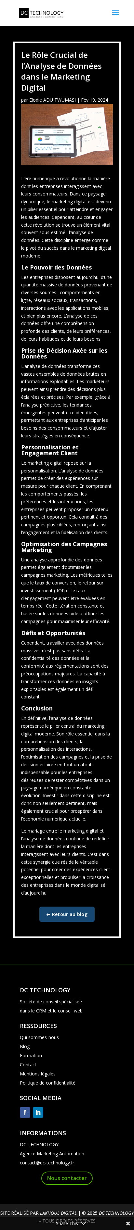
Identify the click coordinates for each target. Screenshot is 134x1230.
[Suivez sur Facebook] (25, 1112)
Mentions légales (38, 1074)
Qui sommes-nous (39, 1037)
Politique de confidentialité (47, 1083)
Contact (28, 1064)
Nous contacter (67, 1178)
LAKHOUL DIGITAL (58, 1213)
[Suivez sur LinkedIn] (38, 1112)
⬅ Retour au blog (67, 914)
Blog (25, 1046)
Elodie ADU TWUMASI (52, 100)
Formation (31, 1055)
